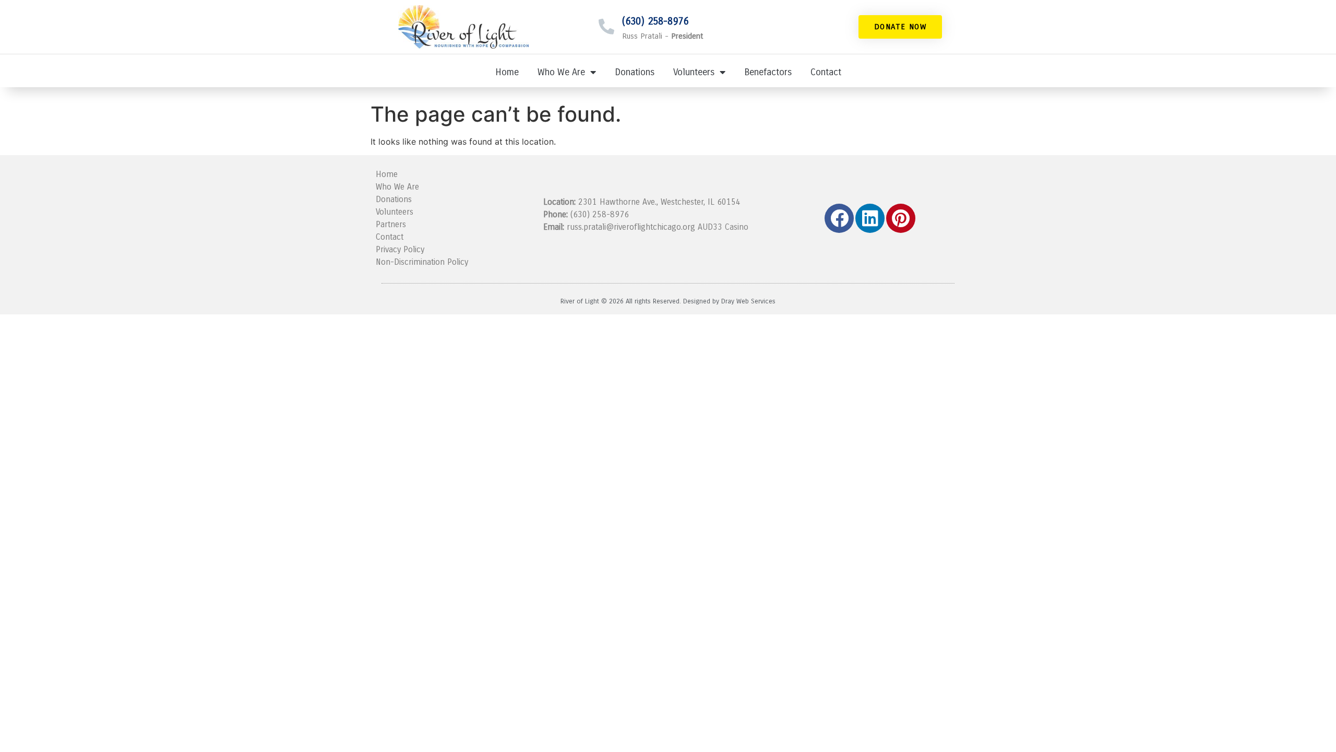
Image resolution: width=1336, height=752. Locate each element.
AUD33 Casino (723, 227)
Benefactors (768, 72)
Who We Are (561, 72)
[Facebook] (839, 218)
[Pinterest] (900, 218)
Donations (634, 72)
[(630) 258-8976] (606, 26)
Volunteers (693, 72)
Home (507, 72)
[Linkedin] (870, 218)
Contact (825, 72)
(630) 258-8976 (655, 21)
